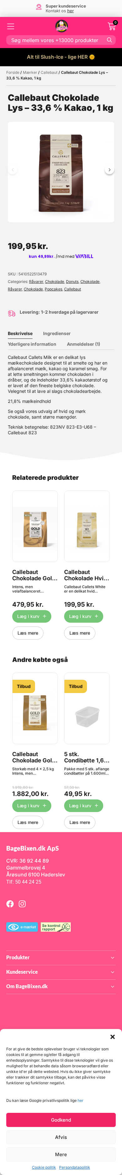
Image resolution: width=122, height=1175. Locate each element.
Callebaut (49, 72)
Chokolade (54, 281)
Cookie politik (44, 1167)
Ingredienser (57, 333)
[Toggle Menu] (11, 26)
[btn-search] (109, 40)
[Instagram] (22, 903)
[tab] (25, 333)
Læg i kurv (28, 616)
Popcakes (53, 289)
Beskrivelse (20, 333)
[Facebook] (10, 903)
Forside (12, 72)
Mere (61, 1154)
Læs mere (28, 633)
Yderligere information (32, 344)
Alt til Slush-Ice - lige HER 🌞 (61, 57)
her (81, 1100)
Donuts (72, 281)
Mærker (30, 72)
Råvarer (36, 281)
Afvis (61, 1137)
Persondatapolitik (74, 1167)
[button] (112, 1037)
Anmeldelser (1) (83, 344)
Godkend (61, 1120)
